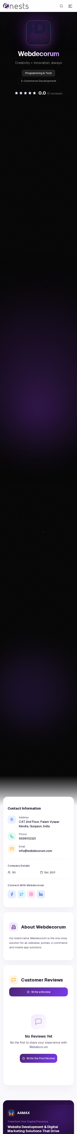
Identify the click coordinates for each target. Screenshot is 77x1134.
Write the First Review (41, 1058)
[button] (38, 93)
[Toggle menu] (70, 6)
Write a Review (40, 992)
